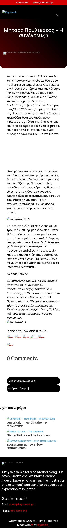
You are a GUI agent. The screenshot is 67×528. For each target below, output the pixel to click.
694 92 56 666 (18, 510)
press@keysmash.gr (21, 504)
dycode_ (43, 525)
